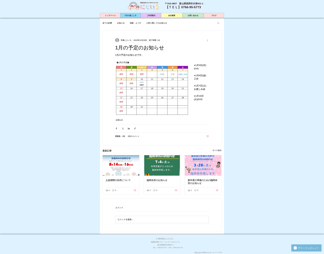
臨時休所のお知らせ (157, 180)
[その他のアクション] (207, 40)
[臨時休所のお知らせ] (162, 165)
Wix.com (198, 252)
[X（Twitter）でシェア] (122, 128)
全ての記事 (107, 23)
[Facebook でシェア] (116, 128)
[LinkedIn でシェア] (129, 128)
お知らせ (121, 23)
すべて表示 (217, 150)
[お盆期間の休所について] (121, 165)
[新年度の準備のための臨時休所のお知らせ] (203, 165)
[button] (218, 23)
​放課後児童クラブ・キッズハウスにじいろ (165, 242)
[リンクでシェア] (135, 128)
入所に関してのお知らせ (156, 23)
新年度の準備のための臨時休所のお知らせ (202, 181)
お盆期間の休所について (118, 180)
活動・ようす (135, 23)
